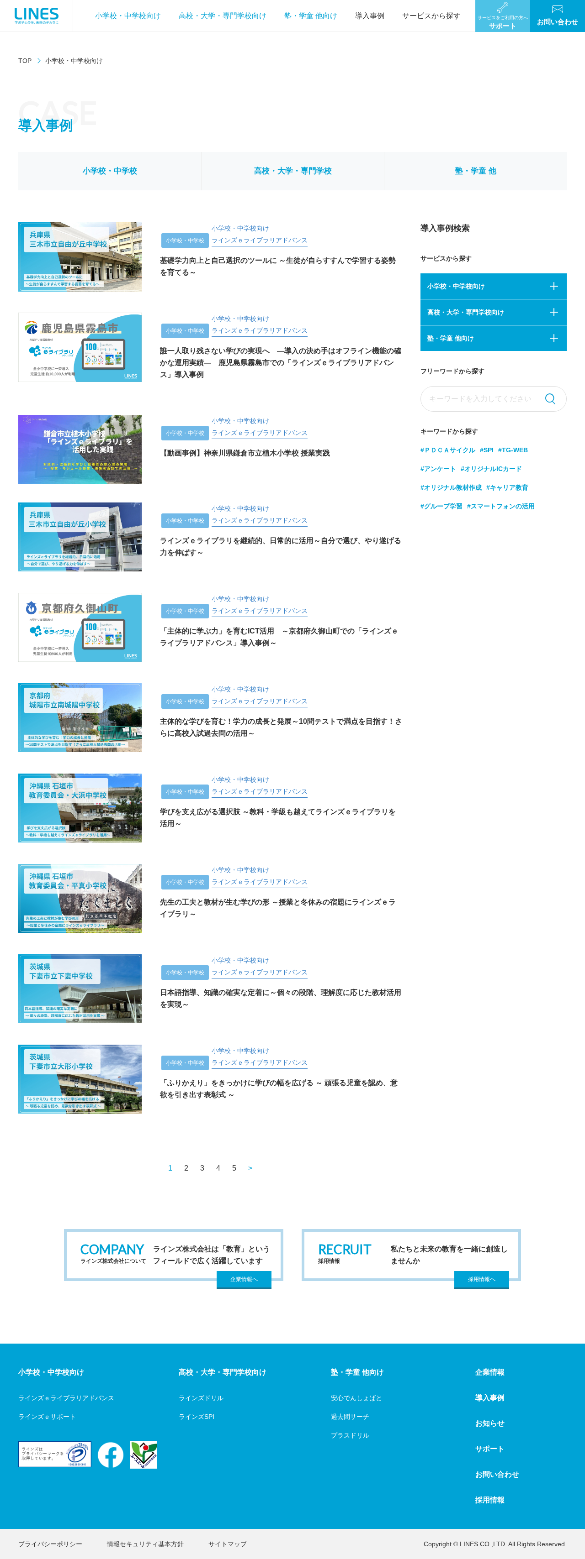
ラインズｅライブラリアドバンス (66, 1398)
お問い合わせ (497, 1474)
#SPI (487, 450)
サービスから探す (431, 16)
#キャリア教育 (507, 487)
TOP (25, 60)
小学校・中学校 (110, 171)
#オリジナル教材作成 (451, 487)
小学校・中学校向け (128, 16)
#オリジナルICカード (491, 468)
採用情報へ (481, 1279)
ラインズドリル (201, 1398)
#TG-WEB (513, 450)
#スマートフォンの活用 (501, 506)
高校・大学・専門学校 (293, 171)
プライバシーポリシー (50, 1544)
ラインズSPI (196, 1416)
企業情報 (490, 1372)
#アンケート (438, 468)
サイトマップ (227, 1544)
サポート (490, 1449)
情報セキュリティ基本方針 (145, 1544)
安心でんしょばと (356, 1398)
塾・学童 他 (475, 171)
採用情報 (490, 1500)
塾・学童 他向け (310, 16)
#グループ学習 (441, 506)
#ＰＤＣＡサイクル (447, 450)
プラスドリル (350, 1435)
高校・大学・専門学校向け (222, 16)
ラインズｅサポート (47, 1416)
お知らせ (490, 1423)
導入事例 (369, 16)
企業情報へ (244, 1279)
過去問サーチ (350, 1416)
